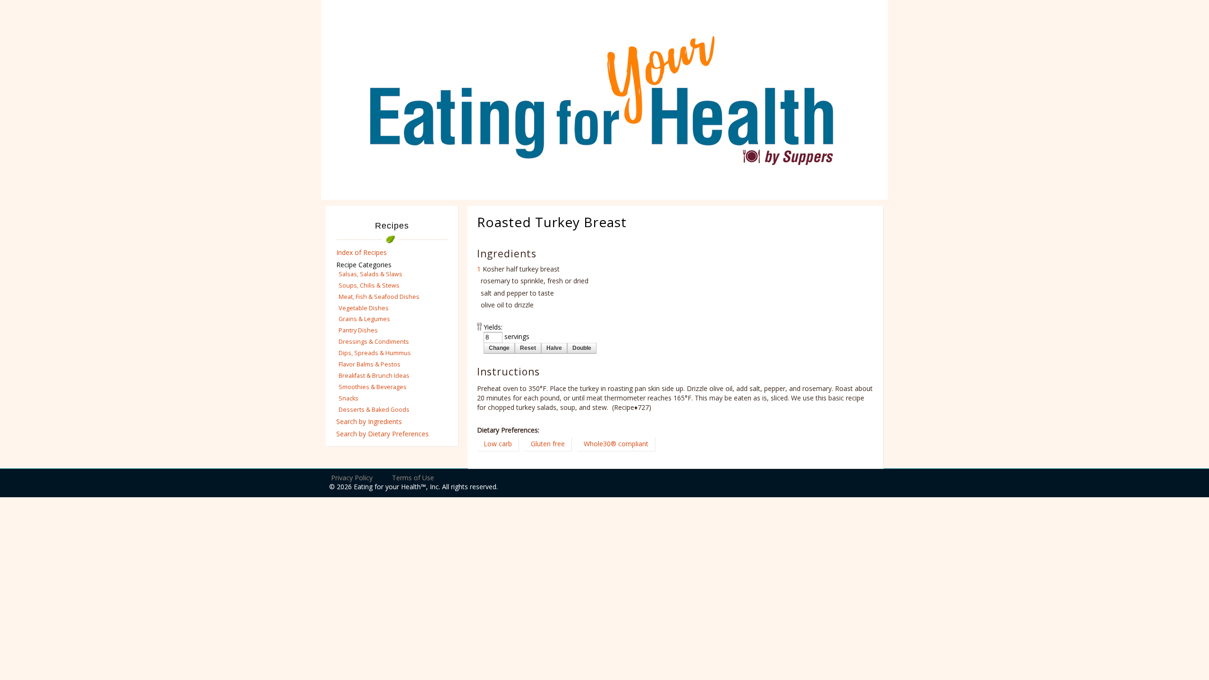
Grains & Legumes (364, 319)
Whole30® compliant (616, 443)
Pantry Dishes (358, 330)
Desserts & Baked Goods (374, 410)
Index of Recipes (361, 252)
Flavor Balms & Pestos (369, 364)
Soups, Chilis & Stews (369, 285)
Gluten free (548, 443)
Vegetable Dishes (364, 308)
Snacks (348, 398)
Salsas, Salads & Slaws (370, 274)
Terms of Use (413, 477)
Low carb (498, 443)
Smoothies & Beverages (373, 387)
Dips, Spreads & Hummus (375, 353)
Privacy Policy (352, 477)
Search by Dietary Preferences (382, 433)
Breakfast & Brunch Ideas (374, 376)
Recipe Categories (364, 264)
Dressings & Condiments (374, 342)
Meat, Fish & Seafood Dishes (379, 297)
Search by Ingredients (369, 421)
